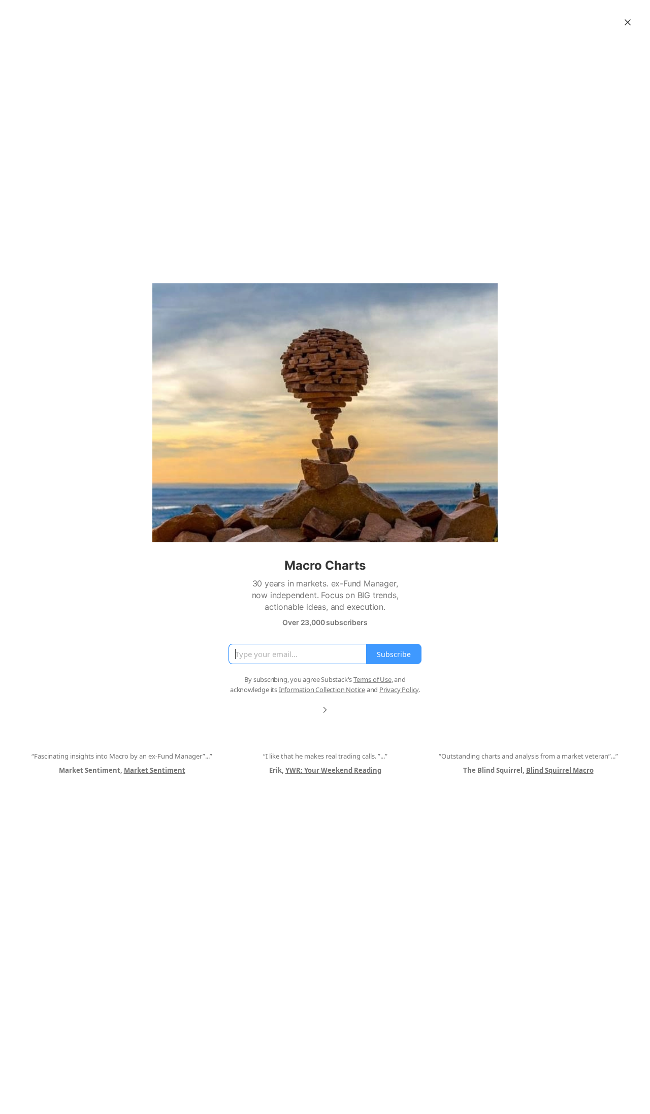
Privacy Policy (398, 689)
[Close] (628, 22)
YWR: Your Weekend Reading (333, 770)
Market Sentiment (154, 770)
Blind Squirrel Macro (560, 770)
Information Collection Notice (322, 689)
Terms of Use (372, 679)
